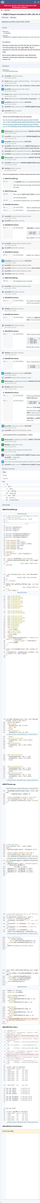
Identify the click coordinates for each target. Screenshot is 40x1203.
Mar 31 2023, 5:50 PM (10, 112)
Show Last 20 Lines (32, 780)
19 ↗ (6, 210)
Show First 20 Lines (11, 788)
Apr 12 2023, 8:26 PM (10, 138)
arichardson (26, 85)
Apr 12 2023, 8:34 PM (10, 143)
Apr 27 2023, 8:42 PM (10, 459)
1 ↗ (6, 395)
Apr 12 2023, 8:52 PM (10, 159)
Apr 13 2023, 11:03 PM (11, 164)
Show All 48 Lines (22, 734)
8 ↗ (6, 207)
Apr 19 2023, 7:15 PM (10, 294)
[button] (38, 2)
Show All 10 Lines (22, 592)
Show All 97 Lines (21, 780)
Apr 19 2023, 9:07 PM (10, 327)
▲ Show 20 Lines (11, 734)
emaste (33, 85)
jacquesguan (33, 98)
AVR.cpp (13, 491)
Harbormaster (9, 131)
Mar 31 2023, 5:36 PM (10, 78)
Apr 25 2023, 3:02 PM (10, 389)
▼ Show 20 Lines (32, 734)
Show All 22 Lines (22, 514)
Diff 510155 (28, 102)
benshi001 (12, 22)
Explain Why (16, 457)
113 (6, 181)
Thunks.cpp (12, 493)
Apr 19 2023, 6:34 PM (10, 218)
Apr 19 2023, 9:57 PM (10, 383)
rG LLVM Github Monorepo (10, 71)
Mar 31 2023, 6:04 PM (10, 133)
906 (6, 200)
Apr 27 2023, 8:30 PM (10, 446)
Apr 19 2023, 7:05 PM (10, 263)
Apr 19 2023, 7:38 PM (10, 310)
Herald (7, 81)
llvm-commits (24, 98)
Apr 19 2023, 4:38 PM (10, 170)
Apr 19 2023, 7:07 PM (10, 288)
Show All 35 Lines (22, 986)
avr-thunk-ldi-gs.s (14, 500)
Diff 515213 (28, 373)
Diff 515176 (28, 261)
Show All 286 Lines (23, 788)
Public (14, 17)
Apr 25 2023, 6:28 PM (10, 441)
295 (6, 194)
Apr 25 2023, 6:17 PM (10, 428)
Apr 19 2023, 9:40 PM (10, 375)
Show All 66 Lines (21, 1122)
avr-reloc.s (12, 497)
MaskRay (8, 33)
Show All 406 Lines (22, 933)
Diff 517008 (28, 426)
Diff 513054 (28, 141)
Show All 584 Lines (22, 858)
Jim (21, 85)
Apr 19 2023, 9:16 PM (10, 354)
